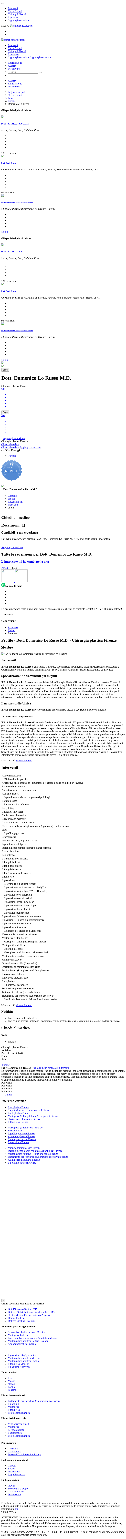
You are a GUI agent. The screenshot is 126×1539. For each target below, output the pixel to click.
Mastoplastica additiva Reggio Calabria (28, 1341)
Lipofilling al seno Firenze (21, 1133)
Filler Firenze (15, 1130)
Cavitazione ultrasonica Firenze (24, 1119)
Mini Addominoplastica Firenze (24, 1148)
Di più (4, 231)
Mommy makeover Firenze (22, 1139)
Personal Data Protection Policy (24, 1454)
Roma (11, 1378)
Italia (10, 98)
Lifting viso (14, 1409)
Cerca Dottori (15, 11)
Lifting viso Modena (18, 1364)
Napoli (11, 1384)
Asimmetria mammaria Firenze (24, 1159)
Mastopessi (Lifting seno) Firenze (25, 1127)
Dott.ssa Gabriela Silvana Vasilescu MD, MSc (32, 1312)
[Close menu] (2, 3)
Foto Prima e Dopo (18, 1488)
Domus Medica (16, 1318)
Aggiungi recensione (18, 20)
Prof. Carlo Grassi (8, 163)
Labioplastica (15, 1432)
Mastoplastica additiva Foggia (23, 1361)
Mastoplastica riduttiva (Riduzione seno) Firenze (33, 1153)
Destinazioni (14, 1494)
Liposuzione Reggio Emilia (22, 1355)
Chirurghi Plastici (17, 14)
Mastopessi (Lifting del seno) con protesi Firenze (33, 1116)
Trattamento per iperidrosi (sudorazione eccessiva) (34, 1401)
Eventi (11, 1468)
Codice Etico (14, 1451)
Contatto (12, 495)
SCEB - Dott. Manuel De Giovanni (15, 124)
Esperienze (13, 17)
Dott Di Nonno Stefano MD (22, 1309)
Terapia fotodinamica (19, 1412)
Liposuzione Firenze (18, 1142)
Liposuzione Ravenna (19, 1366)
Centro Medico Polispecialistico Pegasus (29, 1315)
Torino (11, 1386)
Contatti (12, 1465)
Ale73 (4, 568)
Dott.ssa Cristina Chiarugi (21, 1321)
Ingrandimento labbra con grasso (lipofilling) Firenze (35, 1150)
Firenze (12, 101)
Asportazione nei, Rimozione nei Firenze (29, 1110)
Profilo (11, 498)
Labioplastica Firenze (19, 1113)
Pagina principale (17, 92)
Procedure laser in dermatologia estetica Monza (32, 1338)
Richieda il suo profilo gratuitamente (50, 1067)
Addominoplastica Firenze (21, 1136)
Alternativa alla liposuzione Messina (26, 1332)
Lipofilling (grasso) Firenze (22, 1162)
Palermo (12, 1389)
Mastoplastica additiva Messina (24, 1358)
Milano (11, 1381)
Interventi (13, 8)
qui (16, 1509)
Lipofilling (13, 1404)
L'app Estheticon (16, 1474)
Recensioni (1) (15, 501)
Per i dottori (14, 1471)
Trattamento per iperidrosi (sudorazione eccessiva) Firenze (38, 1156)
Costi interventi (16, 1491)
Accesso (12, 65)
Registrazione (15, 62)
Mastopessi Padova (18, 1335)
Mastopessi (13, 1406)
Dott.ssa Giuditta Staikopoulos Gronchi (17, 202)
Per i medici (14, 68)
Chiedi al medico (10, 444)
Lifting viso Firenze (18, 1122)
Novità (11, 1485)
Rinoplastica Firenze (18, 1107)
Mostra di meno (24, 760)
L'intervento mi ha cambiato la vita (25, 561)
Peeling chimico (16, 1429)
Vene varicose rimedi (19, 1424)
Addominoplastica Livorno (22, 1344)
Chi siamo (13, 1448)
